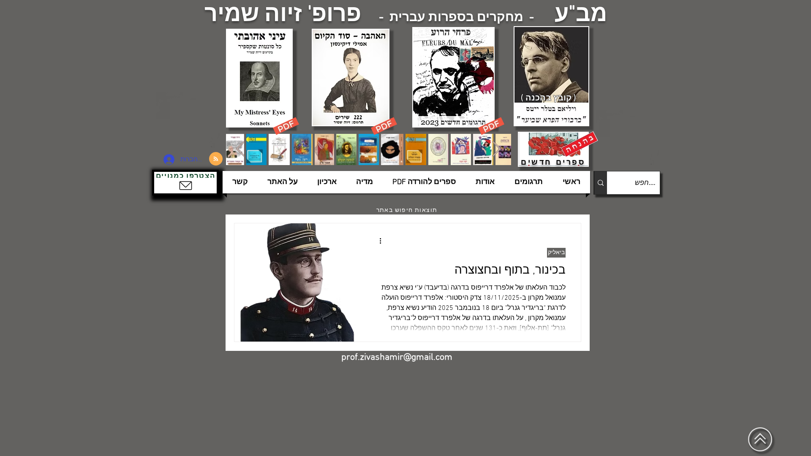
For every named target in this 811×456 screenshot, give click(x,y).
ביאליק (556, 252)
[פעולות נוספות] (377, 241)
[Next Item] (496, 149)
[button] (185, 182)
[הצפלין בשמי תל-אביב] (189, 120)
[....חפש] (600, 182)
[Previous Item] (240, 149)
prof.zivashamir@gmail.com (396, 357)
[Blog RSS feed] (216, 159)
